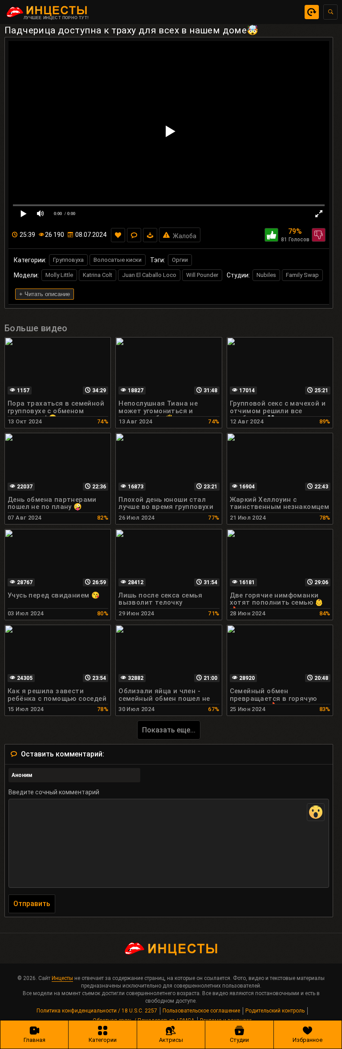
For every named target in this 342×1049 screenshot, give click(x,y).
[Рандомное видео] (312, 12)
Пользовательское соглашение (201, 1011)
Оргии (180, 259)
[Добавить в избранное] (118, 235)
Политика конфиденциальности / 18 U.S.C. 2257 (97, 1011)
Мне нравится (271, 235)
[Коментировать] (134, 235)
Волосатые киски (118, 259)
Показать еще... (168, 730)
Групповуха (68, 259)
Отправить (31, 903)
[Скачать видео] (150, 235)
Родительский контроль (275, 1011)
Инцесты (62, 978)
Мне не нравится (319, 235)
